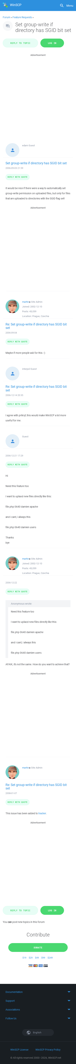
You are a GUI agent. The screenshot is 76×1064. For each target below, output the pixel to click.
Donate (38, 947)
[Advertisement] (38, 95)
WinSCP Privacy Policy (47, 1049)
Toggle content (38, 992)
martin (25, 301)
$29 (31, 957)
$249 (50, 957)
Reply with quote (17, 176)
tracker (42, 813)
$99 (43, 957)
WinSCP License (19, 1049)
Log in (52, 43)
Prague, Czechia (40, 316)
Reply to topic (20, 43)
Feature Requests (22, 17)
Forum (6, 17)
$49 (37, 957)
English (37, 1032)
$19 (24, 957)
